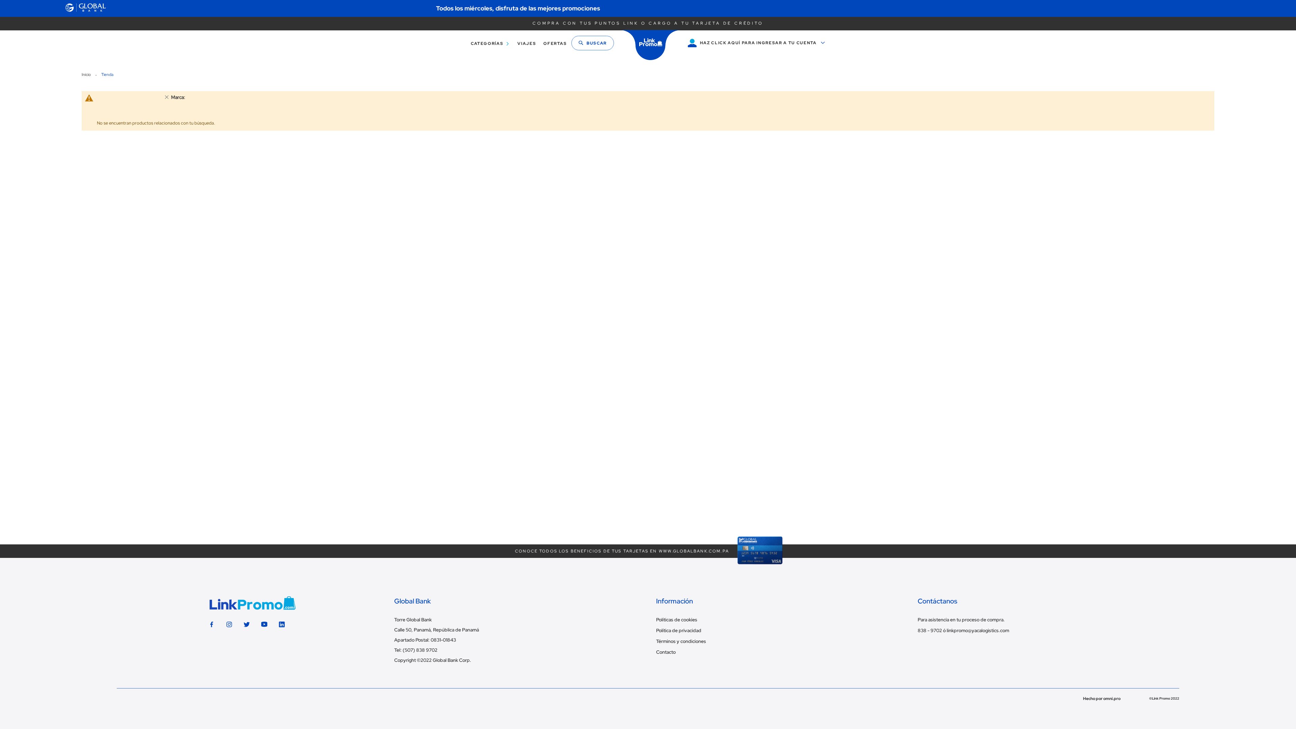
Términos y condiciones (681, 641)
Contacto (666, 652)
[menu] (517, 44)
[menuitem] (488, 44)
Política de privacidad (678, 630)
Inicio (87, 74)
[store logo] (650, 45)
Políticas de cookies (676, 620)
